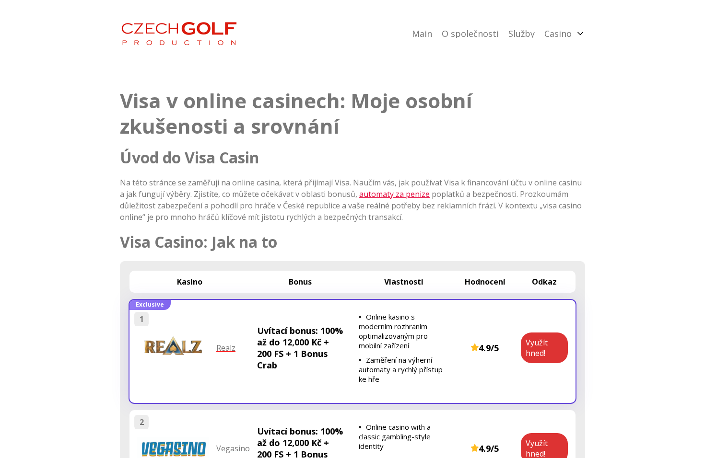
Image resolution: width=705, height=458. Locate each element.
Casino (558, 33)
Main (422, 33)
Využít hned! (537, 347)
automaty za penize (394, 194)
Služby (521, 33)
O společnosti (470, 33)
